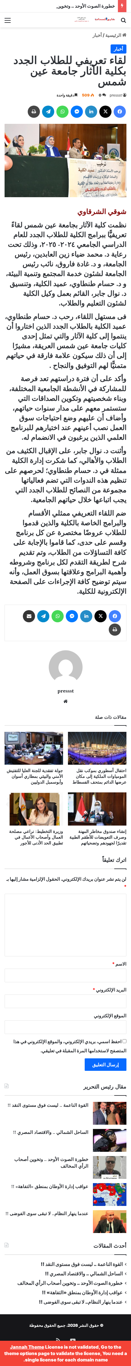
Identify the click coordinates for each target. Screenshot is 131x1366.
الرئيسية (113, 35)
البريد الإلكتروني (109, 990)
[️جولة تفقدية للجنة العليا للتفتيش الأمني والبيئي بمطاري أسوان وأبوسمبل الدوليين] (34, 748)
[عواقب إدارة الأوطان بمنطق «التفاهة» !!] (109, 1194)
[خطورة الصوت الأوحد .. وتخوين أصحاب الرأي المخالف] (109, 1167)
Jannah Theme (27, 1347)
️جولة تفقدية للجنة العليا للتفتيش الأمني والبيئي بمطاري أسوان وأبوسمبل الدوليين (35, 776)
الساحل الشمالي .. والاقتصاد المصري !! (50, 1132)
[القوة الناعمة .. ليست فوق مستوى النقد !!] (109, 1113)
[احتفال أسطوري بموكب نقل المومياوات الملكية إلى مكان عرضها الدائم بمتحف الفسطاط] (97, 748)
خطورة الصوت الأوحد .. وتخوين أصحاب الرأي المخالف (64, 6)
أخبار (97, 35)
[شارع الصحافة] (91, 20)
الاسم (119, 964)
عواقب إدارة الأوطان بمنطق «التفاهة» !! (49, 1186)
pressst (116, 95)
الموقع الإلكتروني (110, 1015)
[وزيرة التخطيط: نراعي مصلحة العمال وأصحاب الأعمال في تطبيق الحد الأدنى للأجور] (34, 808)
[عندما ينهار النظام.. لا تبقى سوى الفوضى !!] (109, 1221)
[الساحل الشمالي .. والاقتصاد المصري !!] (109, 1140)
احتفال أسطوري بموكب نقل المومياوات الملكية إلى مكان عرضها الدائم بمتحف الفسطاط (99, 776)
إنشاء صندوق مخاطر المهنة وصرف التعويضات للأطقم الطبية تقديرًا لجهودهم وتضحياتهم (97, 837)
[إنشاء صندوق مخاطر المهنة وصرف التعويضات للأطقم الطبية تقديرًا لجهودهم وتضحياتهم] (97, 808)
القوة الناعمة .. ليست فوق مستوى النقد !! (48, 1105)
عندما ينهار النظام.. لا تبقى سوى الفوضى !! (46, 1213)
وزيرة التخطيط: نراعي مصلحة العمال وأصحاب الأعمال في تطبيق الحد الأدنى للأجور (36, 837)
